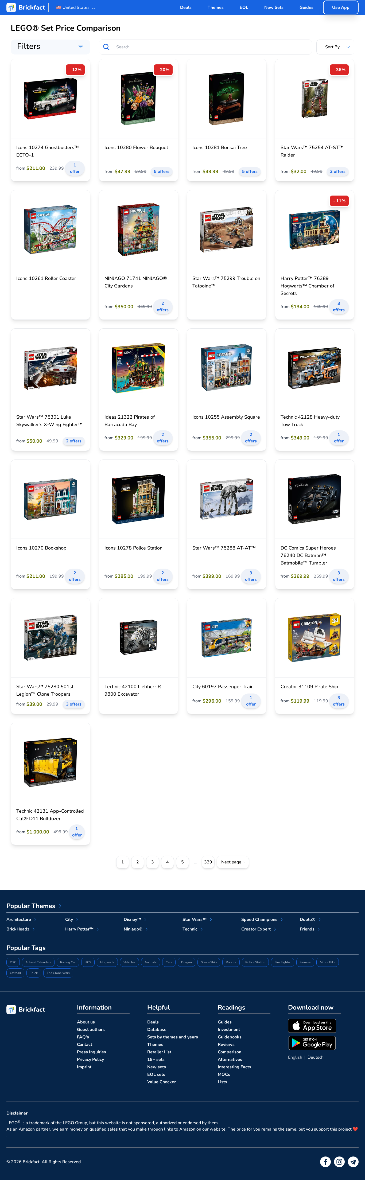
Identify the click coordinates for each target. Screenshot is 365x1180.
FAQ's (83, 1037)
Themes (216, 7)
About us (86, 1022)
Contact (84, 1044)
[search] (106, 47)
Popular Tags (26, 948)
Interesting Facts (234, 1067)
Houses (305, 962)
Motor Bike (327, 962)
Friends (307, 929)
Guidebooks (230, 1037)
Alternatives (230, 1059)
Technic (190, 929)
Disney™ (132, 919)
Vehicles (129, 962)
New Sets (274, 7)
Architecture (18, 919)
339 (208, 862)
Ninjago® (133, 929)
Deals (186, 7)
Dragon (186, 962)
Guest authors (91, 1030)
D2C (13, 962)
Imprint (84, 1067)
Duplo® (307, 919)
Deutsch (316, 1057)
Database (156, 1030)
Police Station (255, 962)
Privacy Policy (90, 1059)
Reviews (226, 1044)
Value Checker (161, 1082)
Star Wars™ (195, 919)
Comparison (229, 1052)
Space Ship (209, 962)
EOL (244, 7)
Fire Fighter (282, 962)
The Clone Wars (58, 973)
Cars (169, 962)
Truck (34, 973)
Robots (231, 962)
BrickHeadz (17, 929)
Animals (151, 962)
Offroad (15, 973)
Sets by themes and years (172, 1037)
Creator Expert (256, 929)
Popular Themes (30, 906)
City (69, 919)
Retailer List (159, 1052)
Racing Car (68, 962)
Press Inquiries (91, 1052)
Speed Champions (259, 919)
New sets (156, 1067)
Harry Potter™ (79, 929)
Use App (341, 7)
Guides (306, 7)
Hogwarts (107, 962)
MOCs (224, 1074)
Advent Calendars (38, 962)
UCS (88, 962)
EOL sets (156, 1074)
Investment (229, 1030)
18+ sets (156, 1059)
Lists (222, 1082)
